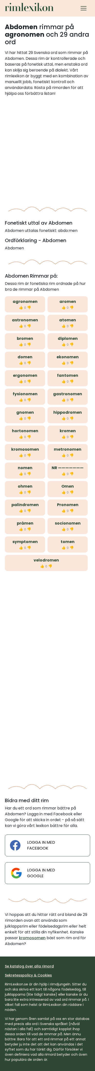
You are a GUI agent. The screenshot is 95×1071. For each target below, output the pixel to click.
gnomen (25, 412)
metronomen (67, 449)
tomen (68, 541)
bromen (25, 338)
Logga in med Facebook (41, 845)
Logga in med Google (41, 873)
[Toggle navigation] (83, 8)
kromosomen (25, 449)
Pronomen (67, 505)
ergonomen (25, 375)
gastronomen (67, 394)
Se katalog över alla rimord (29, 966)
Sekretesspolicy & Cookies (28, 975)
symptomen (25, 541)
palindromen (25, 505)
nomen (25, 468)
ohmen (25, 486)
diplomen (68, 338)
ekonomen (68, 357)
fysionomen (25, 394)
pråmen (25, 523)
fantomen (67, 375)
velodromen (46, 560)
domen (25, 357)
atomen (67, 320)
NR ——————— (68, 468)
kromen (68, 431)
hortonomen (25, 431)
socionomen (68, 523)
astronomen (25, 320)
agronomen (25, 301)
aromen (67, 301)
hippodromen (67, 412)
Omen (67, 486)
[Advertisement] (47, 149)
